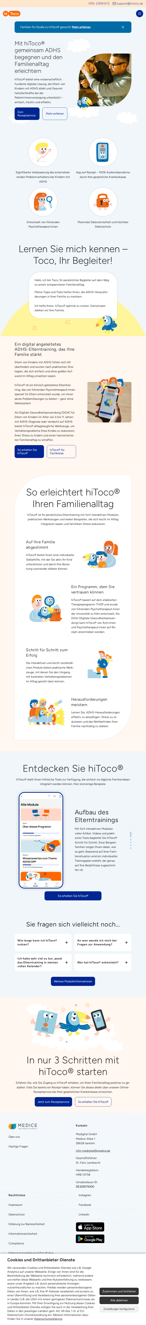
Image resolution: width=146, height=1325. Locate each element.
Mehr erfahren (81, 27)
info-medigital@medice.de (93, 1150)
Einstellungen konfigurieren (119, 1309)
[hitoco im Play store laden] (90, 1239)
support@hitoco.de (130, 3)
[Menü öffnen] (139, 13)
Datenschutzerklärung (48, 1319)
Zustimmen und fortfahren (119, 1291)
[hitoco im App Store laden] (90, 1227)
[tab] (130, 834)
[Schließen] (123, 27)
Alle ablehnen (119, 1300)
